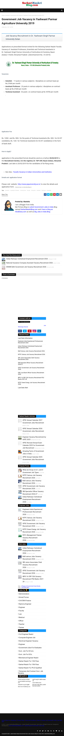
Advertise (50, 720)
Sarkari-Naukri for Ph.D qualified (30, 668)
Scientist (38, 190)
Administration (24, 594)
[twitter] (25, 331)
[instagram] (34, 331)
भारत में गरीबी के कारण (36, 682)
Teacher (21, 624)
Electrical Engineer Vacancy (28, 641)
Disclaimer (13, 720)
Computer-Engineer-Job (27, 638)
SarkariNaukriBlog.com (29, 209)
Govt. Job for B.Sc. (25, 654)
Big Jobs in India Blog (42, 212)
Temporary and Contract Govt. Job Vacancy (30, 672)
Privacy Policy (20, 720)
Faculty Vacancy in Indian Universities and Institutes (32, 172)
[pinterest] (30, 331)
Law (20, 614)
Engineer (22, 607)
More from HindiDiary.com (24, 686)
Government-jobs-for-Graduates (30, 648)
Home (3, 720)
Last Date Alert (25, 587)
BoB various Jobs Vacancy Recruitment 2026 (31, 351)
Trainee (21, 627)
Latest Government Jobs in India (41, 207)
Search (39, 720)
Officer (21, 621)
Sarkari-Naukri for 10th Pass (29, 664)
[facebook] (20, 331)
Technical (43, 190)
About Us (7, 720)
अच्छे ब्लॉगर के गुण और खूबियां (23, 684)
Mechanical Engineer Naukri (28, 658)
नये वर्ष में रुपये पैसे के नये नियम (24, 679)
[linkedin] (39, 331)
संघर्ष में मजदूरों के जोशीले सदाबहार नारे (39, 680)
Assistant (7, 190)
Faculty (28, 190)
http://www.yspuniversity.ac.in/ (29, 184)
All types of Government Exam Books (30, 586)
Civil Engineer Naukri (26, 634)
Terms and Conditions (30, 720)
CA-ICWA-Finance (25, 601)
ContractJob (23, 190)
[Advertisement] (32, 113)
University (49, 190)
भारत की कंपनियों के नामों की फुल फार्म (24, 682)
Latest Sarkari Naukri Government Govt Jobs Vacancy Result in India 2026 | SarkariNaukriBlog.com (32, 733)
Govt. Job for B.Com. (26, 651)
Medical (21, 617)
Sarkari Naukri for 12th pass (29, 661)
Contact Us (44, 720)
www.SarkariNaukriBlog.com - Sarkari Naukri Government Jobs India (26, 725)
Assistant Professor (14, 190)
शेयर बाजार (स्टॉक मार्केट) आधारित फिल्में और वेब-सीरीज (39, 685)
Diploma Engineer (25, 604)
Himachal (33, 190)
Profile (54, 720)
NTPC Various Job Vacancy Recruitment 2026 (31, 354)
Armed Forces (24, 597)
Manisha (5, 27)
